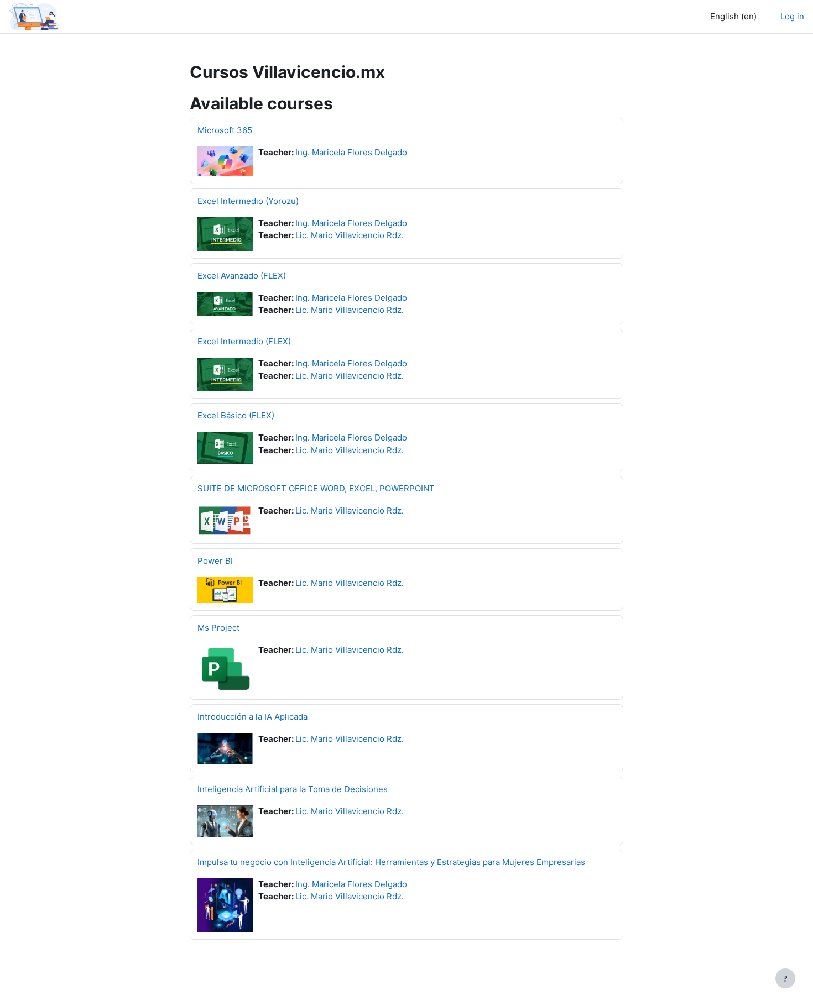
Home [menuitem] (91, 16)
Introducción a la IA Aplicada (252, 716)
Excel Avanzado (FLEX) (241, 275)
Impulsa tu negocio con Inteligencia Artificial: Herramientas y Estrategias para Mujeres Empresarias (391, 862)
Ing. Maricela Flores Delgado (351, 152)
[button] (730, 17)
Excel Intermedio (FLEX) (244, 341)
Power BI (215, 561)
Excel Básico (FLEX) (235, 415)
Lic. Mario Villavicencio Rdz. (349, 235)
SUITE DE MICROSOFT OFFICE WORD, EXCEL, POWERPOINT (316, 488)
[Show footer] (785, 978)
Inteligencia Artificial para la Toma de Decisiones (292, 789)
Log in (792, 16)
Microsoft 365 (224, 130)
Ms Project (218, 627)
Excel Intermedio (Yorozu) (248, 201)
